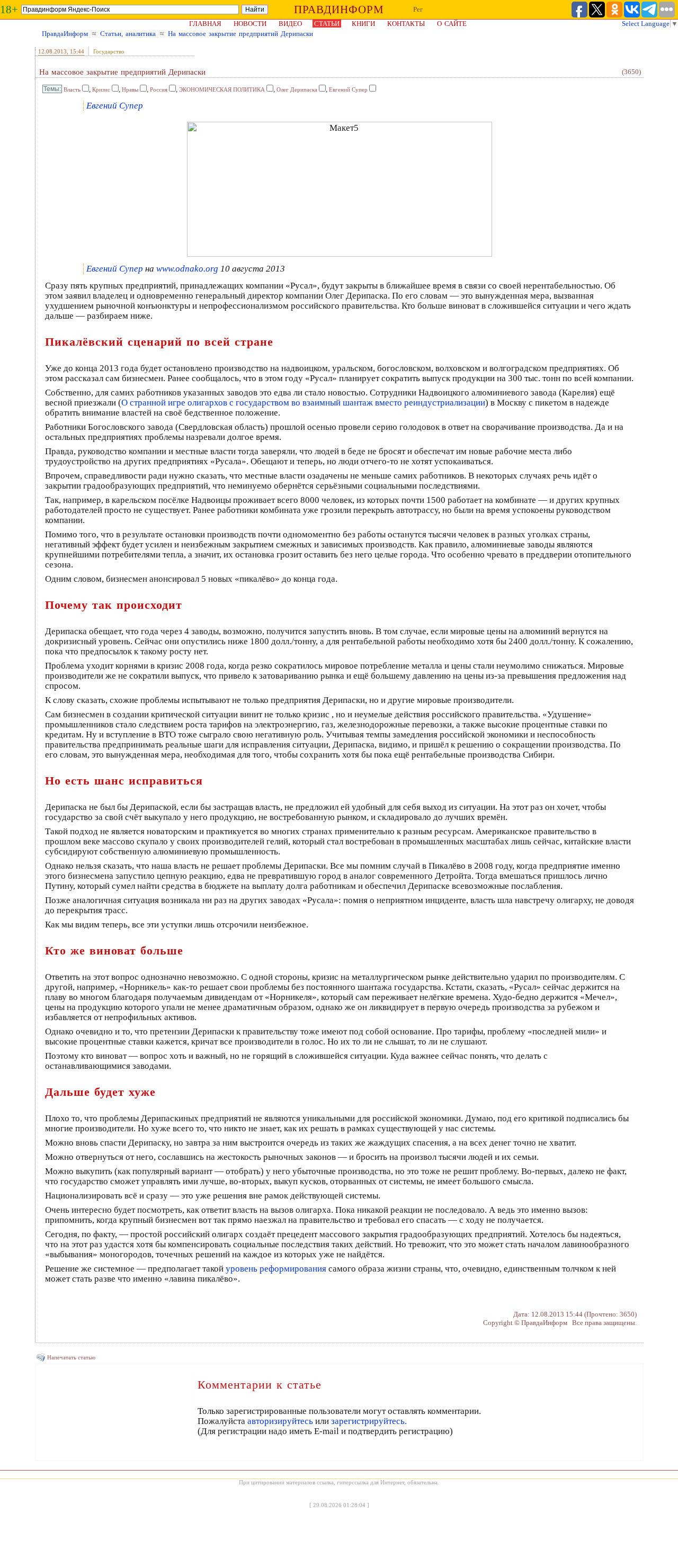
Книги (363, 24)
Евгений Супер (348, 89)
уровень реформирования (276, 1269)
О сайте (452, 24)
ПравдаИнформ (65, 34)
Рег (418, 9)
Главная (205, 24)
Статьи (327, 24)
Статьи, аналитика (128, 34)
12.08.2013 (52, 51)
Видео (290, 24)
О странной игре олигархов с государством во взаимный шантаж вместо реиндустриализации (303, 403)
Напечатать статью (71, 1357)
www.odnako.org (187, 269)
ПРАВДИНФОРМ (339, 9)
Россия (158, 89)
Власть (72, 89)
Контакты (406, 24)
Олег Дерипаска (296, 89)
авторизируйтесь (280, 1421)
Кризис (101, 89)
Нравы (130, 89)
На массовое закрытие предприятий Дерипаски (240, 34)
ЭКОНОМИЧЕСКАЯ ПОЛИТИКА (222, 89)
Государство (108, 51)
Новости (250, 24)
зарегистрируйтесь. (369, 1421)
